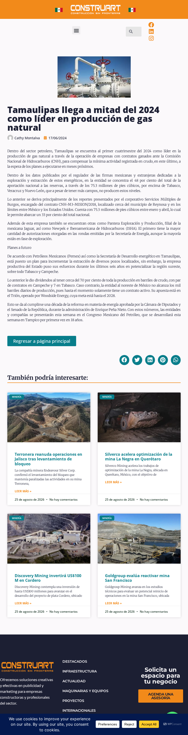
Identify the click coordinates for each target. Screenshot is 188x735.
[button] (76, 30)
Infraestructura (79, 671)
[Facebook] (151, 24)
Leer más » (23, 491)
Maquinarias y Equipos (85, 691)
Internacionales (79, 710)
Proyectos (73, 700)
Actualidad (74, 681)
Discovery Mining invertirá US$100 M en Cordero (48, 578)
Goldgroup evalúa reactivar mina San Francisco (137, 578)
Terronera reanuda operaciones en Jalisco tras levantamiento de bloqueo (48, 459)
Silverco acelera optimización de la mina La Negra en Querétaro (138, 457)
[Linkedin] (151, 31)
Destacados (74, 661)
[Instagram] (151, 38)
